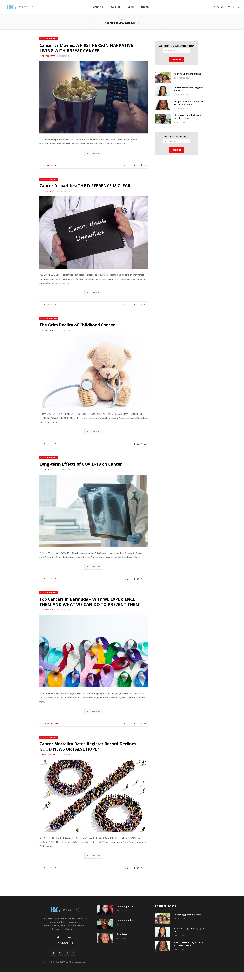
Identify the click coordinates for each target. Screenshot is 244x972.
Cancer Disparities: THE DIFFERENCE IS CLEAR (84, 185)
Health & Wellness (48, 39)
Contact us (64, 943)
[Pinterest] (141, 165)
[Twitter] (138, 165)
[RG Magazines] (20, 6)
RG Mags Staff (48, 56)
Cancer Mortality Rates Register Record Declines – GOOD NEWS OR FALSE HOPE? (89, 746)
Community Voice (124, 920)
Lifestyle (98, 6)
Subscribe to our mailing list (176, 136)
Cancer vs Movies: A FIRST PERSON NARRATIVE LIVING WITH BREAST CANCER (86, 47)
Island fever (121, 934)
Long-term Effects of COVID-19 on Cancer (80, 464)
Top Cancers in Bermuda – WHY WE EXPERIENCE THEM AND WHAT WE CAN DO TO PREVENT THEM (89, 601)
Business (115, 6)
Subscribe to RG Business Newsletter (176, 45)
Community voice (124, 906)
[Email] (145, 165)
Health (145, 6)
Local (131, 6)
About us (64, 937)
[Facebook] (134, 165)
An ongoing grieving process (187, 73)
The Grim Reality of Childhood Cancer (77, 325)
